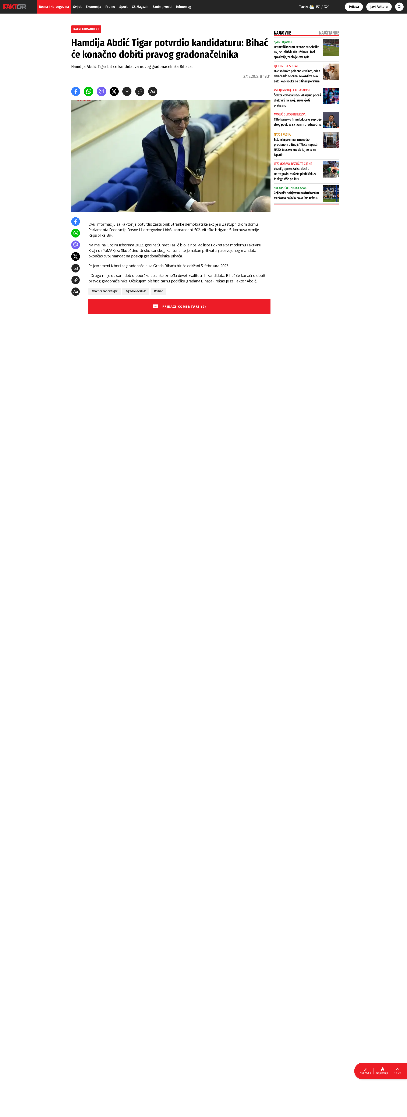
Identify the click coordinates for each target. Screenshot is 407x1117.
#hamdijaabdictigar (104, 291)
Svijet (77, 6)
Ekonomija (93, 6)
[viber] (101, 91)
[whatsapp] (88, 91)
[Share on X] (114, 91)
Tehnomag (183, 6)
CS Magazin (140, 6)
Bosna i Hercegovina (54, 6)
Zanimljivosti (162, 6)
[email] (127, 91)
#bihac (158, 291)
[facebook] (75, 91)
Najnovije (365, 1072)
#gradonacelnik (136, 291)
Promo (110, 6)
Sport (123, 6)
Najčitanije (382, 1073)
